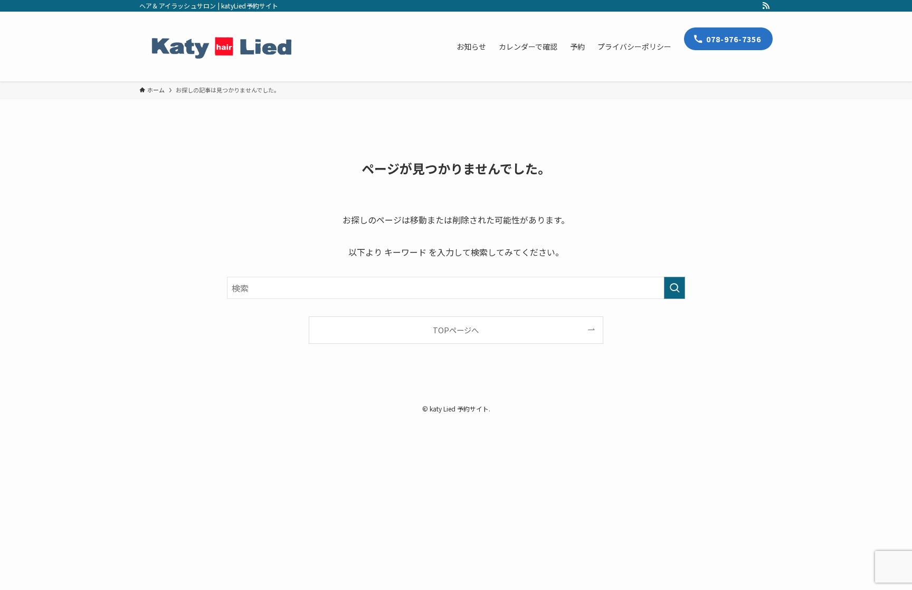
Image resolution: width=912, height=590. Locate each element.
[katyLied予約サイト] (221, 46)
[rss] (766, 6)
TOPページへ (456, 329)
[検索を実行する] (674, 288)
